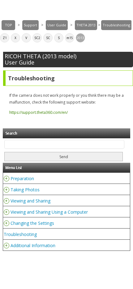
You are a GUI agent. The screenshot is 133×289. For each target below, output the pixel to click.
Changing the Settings (32, 223)
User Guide (56, 25)
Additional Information (33, 245)
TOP (8, 25)
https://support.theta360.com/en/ (38, 112)
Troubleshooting (20, 234)
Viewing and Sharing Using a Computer (49, 212)
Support (30, 25)
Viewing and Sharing (30, 201)
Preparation (22, 178)
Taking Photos (25, 190)
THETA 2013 (86, 25)
